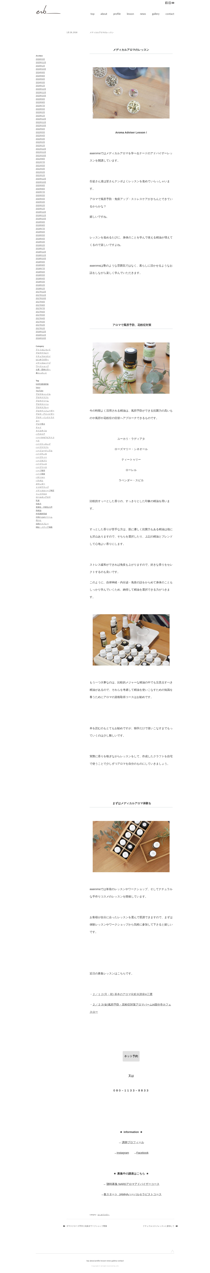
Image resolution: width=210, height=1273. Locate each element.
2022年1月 (40, 146)
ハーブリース (41, 467)
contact (170, 14)
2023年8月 (40, 102)
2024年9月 (40, 72)
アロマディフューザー (45, 411)
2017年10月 (41, 298)
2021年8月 (40, 159)
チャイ (38, 427)
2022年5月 (40, 132)
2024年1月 (40, 86)
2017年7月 (40, 308)
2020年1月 (40, 209)
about (104, 14)
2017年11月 (41, 295)
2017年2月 (40, 325)
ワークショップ (42, 366)
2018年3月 (40, 282)
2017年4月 (40, 318)
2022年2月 (40, 142)
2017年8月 (40, 305)
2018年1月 (40, 289)
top (92, 14)
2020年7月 (40, 192)
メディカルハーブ (43, 363)
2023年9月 (40, 99)
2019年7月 (40, 229)
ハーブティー (41, 457)
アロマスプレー (42, 407)
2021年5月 (40, 166)
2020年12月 (41, 179)
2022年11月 (41, 122)
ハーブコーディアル (44, 451)
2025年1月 (40, 66)
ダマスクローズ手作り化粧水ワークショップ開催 (86, 1226)
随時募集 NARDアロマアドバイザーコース (133, 1184)
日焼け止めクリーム (44, 517)
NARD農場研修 (42, 384)
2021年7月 (40, 162)
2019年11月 (41, 215)
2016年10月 (41, 338)
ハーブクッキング (43, 444)
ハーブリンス (41, 464)
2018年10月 (41, 258)
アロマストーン (42, 404)
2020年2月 (40, 205)
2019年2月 (40, 245)
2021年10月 (41, 156)
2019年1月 (40, 248)
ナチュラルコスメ (43, 356)
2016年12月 (41, 332)
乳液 (38, 500)
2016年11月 (41, 335)
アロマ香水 (40, 424)
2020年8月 (40, 189)
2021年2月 (40, 172)
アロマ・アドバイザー (45, 414)
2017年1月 (40, 328)
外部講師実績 (41, 514)
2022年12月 (41, 119)
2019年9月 (40, 222)
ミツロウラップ (42, 487)
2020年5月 (40, 195)
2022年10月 (41, 126)
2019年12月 (41, 212)
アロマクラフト (42, 397)
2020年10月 (41, 182)
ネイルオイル (41, 431)
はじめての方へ (42, 359)
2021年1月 (40, 175)
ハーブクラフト (42, 447)
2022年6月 (40, 129)
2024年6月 (40, 79)
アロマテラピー (42, 353)
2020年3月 (40, 202)
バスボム (39, 480)
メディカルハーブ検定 (45, 490)
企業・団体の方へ (43, 369)
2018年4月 (40, 279)
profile (117, 14)
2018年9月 (40, 262)
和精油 (38, 510)
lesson (130, 14)
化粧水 (38, 504)
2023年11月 (41, 92)
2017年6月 (40, 312)
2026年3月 (40, 59)
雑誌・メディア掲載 (44, 527)
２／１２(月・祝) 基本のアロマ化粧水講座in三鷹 (122, 994)
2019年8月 (40, 225)
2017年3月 (40, 322)
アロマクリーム (42, 401)
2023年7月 (40, 106)
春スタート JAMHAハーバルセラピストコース (133, 1194)
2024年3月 (40, 82)
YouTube (39, 391)
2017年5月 (40, 315)
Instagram (123, 1152)
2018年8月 (40, 265)
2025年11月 (41, 62)
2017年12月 (41, 292)
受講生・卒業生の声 (44, 507)
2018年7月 (40, 268)
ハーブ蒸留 (40, 474)
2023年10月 (41, 96)
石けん (38, 520)
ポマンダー (40, 484)
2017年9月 (40, 302)
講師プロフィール (133, 1142)
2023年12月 (41, 89)
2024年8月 (40, 76)
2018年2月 (40, 285)
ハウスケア (40, 434)
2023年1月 (40, 116)
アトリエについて (43, 350)
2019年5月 (40, 235)
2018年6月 (40, 272)
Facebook (142, 1152)
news (143, 14)
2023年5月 (40, 109)
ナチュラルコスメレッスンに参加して (158, 1226)
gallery (155, 14)
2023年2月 (40, 112)
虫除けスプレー (42, 524)
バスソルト (40, 477)
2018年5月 (40, 275)
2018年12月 (41, 252)
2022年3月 (40, 139)
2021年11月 (41, 152)
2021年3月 (40, 169)
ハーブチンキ (41, 454)
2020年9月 (40, 185)
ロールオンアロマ (43, 497)
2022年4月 (40, 136)
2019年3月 (40, 242)
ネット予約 (131, 1056)
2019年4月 (40, 239)
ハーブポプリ (41, 461)
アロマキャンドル (43, 394)
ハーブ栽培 (40, 470)
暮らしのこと (41, 373)
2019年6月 (40, 232)
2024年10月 (41, 69)
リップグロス (41, 494)
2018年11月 (41, 255)
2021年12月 (41, 149)
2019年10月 (41, 219)
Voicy (38, 387)
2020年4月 (40, 199)
